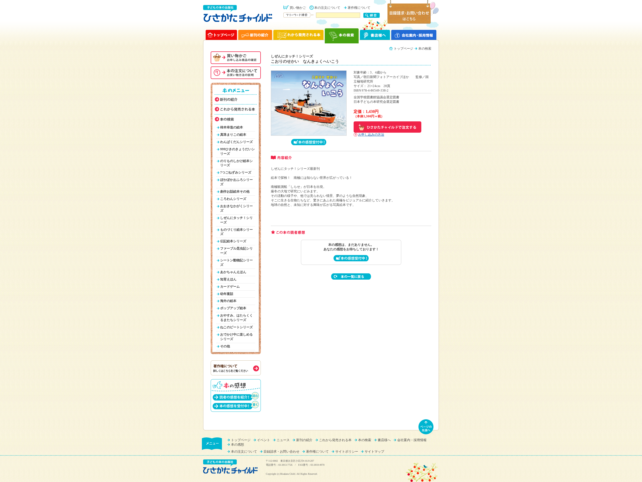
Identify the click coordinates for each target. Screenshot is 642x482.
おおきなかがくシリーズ (236, 208)
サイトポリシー (346, 451)
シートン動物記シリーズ (236, 263)
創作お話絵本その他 (235, 191)
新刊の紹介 (304, 440)
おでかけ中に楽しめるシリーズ (236, 337)
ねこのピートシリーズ (236, 327)
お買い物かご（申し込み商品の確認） (236, 57)
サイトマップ (374, 451)
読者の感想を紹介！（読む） (236, 396)
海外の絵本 (228, 301)
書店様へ (384, 440)
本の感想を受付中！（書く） (236, 404)
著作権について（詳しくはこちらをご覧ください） (236, 367)
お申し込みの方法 (371, 134)
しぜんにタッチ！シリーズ (236, 220)
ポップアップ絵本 (233, 308)
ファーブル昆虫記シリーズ (236, 251)
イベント (263, 440)
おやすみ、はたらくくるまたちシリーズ (236, 318)
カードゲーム (230, 286)
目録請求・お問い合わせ (281, 451)
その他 (225, 346)
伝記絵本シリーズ (233, 241)
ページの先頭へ (426, 426)
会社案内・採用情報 (412, 440)
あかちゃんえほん (233, 272)
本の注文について (327, 8)
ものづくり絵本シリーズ (236, 232)
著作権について (359, 8)
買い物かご (298, 8)
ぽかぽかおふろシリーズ (236, 182)
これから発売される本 (335, 440)
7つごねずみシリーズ (235, 172)
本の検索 (364, 440)
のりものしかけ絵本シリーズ (236, 163)
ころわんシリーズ (233, 199)
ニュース (283, 440)
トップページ (403, 48)
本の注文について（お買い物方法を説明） (236, 72)
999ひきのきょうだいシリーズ (237, 151)
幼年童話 (226, 294)
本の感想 (237, 444)
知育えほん (228, 279)
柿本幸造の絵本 (231, 127)
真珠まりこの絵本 (233, 134)
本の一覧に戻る (351, 276)
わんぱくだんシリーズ (236, 142)
